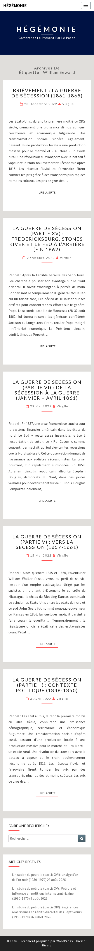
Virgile (68, 104)
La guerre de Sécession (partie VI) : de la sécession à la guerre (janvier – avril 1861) (47, 390)
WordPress (64, 941)
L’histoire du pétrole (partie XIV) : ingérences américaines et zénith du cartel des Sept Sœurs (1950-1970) (47, 912)
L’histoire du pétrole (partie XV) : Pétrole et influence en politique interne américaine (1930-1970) (44, 893)
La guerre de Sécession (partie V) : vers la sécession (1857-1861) (47, 542)
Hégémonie (15, 5)
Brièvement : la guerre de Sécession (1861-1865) (47, 93)
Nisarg (47, 945)
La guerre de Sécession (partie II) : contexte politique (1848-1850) (47, 685)
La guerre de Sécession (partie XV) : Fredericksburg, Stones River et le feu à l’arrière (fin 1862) (47, 238)
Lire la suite (48, 192)
